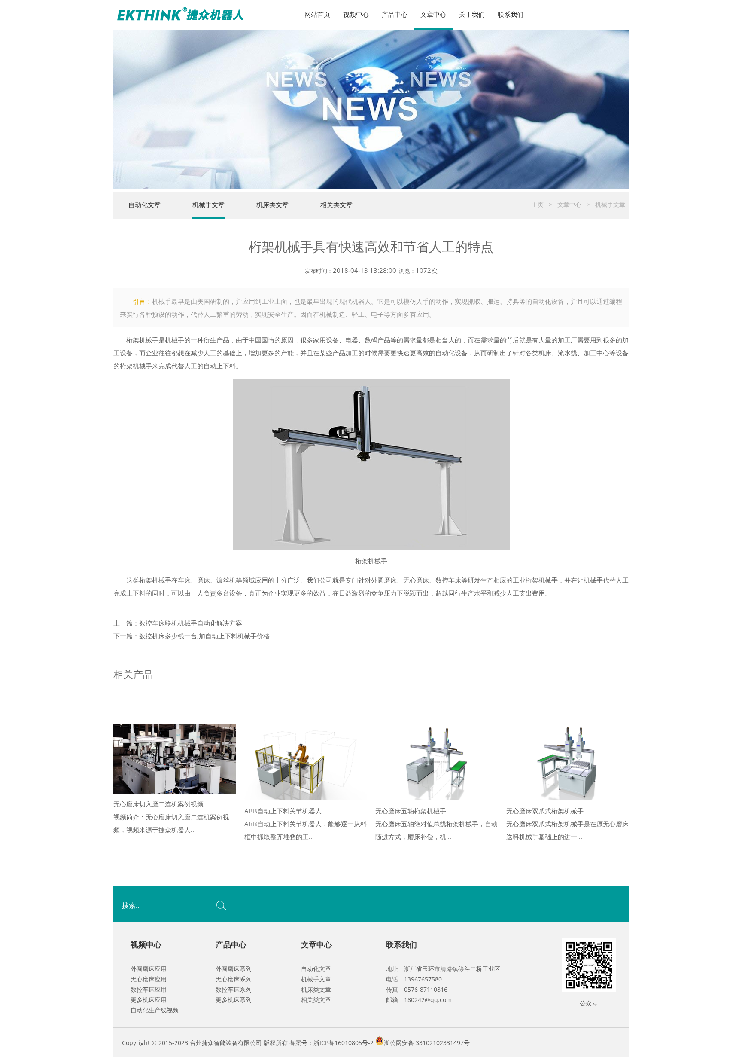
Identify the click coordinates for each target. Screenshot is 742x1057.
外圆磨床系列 (234, 969)
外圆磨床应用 (149, 969)
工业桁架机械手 (535, 580)
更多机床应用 (149, 1000)
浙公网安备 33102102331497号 (427, 1043)
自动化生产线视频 (155, 1010)
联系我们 (510, 14)
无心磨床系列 (234, 979)
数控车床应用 (149, 989)
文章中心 (433, 14)
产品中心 (394, 14)
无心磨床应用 (149, 979)
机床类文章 (272, 204)
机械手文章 (208, 204)
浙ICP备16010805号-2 (343, 1043)
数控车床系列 (234, 989)
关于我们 (472, 14)
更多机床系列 (234, 1000)
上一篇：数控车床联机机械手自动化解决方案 (177, 623)
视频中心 (356, 14)
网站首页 (317, 14)
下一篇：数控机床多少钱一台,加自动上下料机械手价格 (191, 636)
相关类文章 (336, 204)
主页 (538, 204)
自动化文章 (144, 204)
